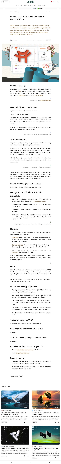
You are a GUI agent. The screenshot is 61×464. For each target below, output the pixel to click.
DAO (20, 91)
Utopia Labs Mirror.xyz (22, 353)
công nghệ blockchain (39, 201)
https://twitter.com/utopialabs (25, 350)
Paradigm (15, 237)
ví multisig (22, 95)
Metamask (15, 252)
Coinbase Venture (17, 245)
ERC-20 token (39, 95)
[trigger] (5, 1)
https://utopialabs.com (45, 100)
